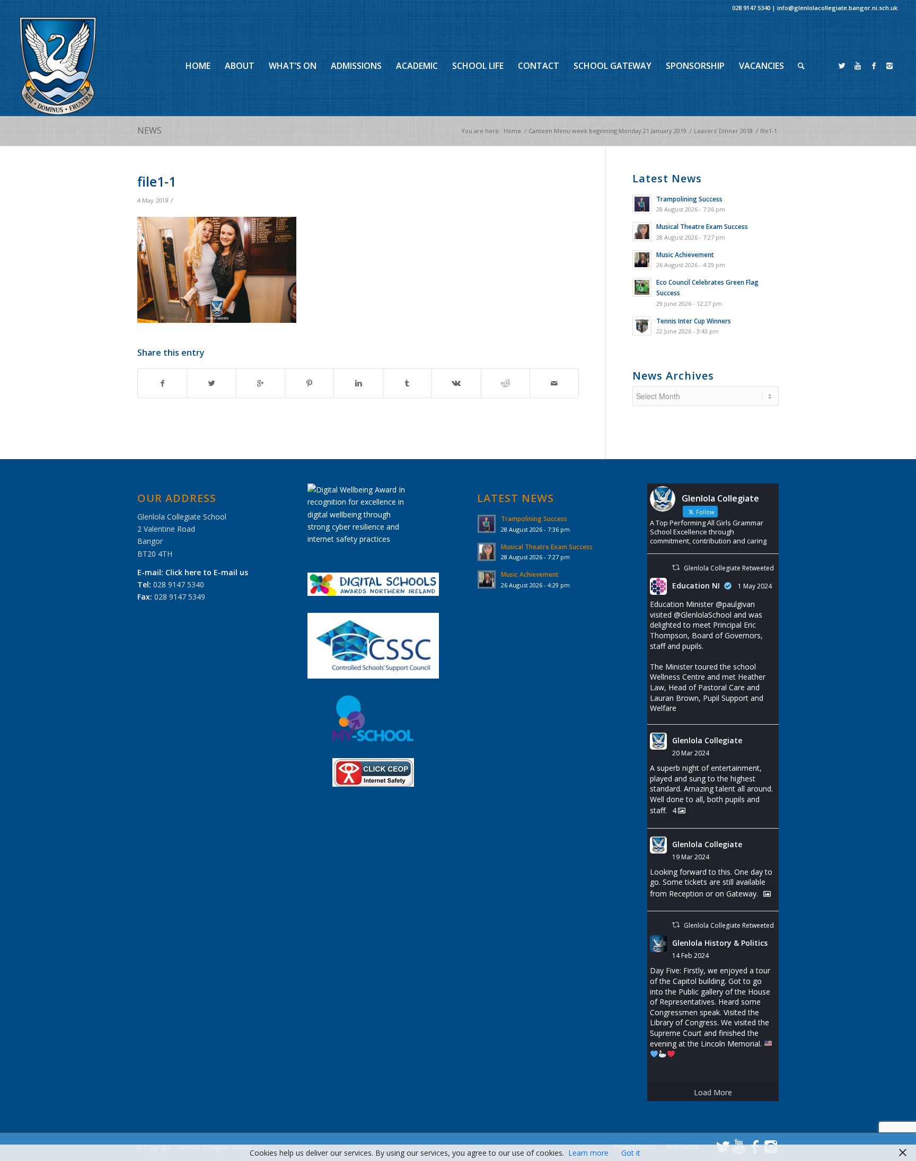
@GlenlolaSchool (703, 615)
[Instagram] (889, 66)
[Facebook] (874, 66)
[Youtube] (858, 66)
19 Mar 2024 (690, 856)
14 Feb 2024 (690, 955)
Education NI (696, 585)
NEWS (149, 130)
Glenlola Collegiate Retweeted (729, 568)
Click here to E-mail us (206, 572)
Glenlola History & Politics (720, 943)
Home (512, 131)
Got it (630, 1153)
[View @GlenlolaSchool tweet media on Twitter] (767, 893)
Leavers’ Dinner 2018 (723, 131)
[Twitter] (842, 66)
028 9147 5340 (751, 8)
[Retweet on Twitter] (676, 567)
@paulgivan (735, 604)
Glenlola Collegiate (707, 740)
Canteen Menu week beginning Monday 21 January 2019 (607, 131)
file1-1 (156, 181)
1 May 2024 (755, 586)
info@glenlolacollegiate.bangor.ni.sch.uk (837, 8)
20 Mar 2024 (690, 753)
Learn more (588, 1153)
